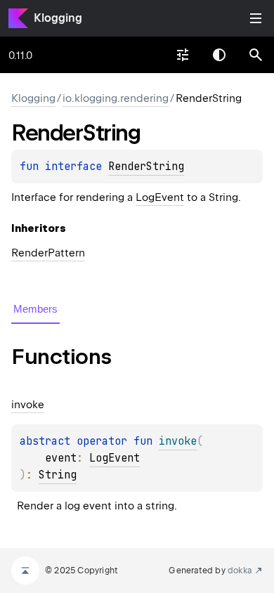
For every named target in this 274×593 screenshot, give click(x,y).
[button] (255, 55)
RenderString (146, 166)
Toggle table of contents (255, 18)
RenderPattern (48, 253)
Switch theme (219, 55)
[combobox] (182, 55)
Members (35, 309)
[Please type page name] (255, 55)
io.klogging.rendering (116, 98)
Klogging (58, 18)
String (58, 475)
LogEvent (160, 197)
